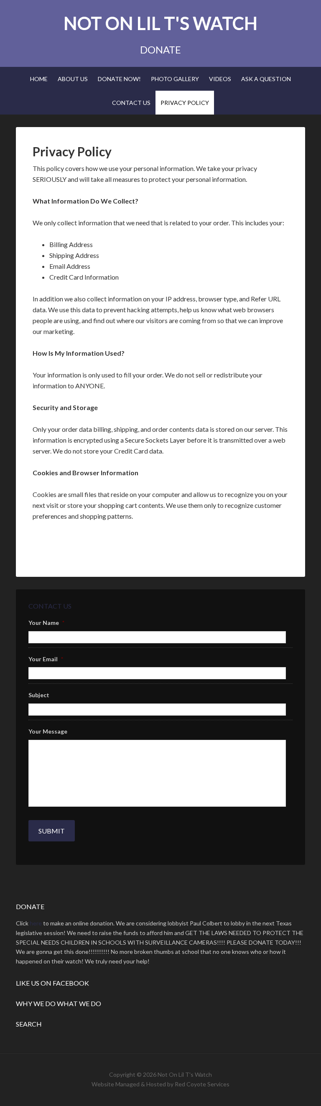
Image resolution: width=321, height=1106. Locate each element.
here (36, 923)
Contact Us (131, 102)
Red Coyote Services (202, 1084)
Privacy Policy (184, 102)
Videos (220, 78)
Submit (51, 831)
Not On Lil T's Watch (160, 23)
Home (39, 78)
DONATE (160, 49)
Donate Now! (119, 78)
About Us (73, 78)
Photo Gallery (175, 78)
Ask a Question (266, 78)
